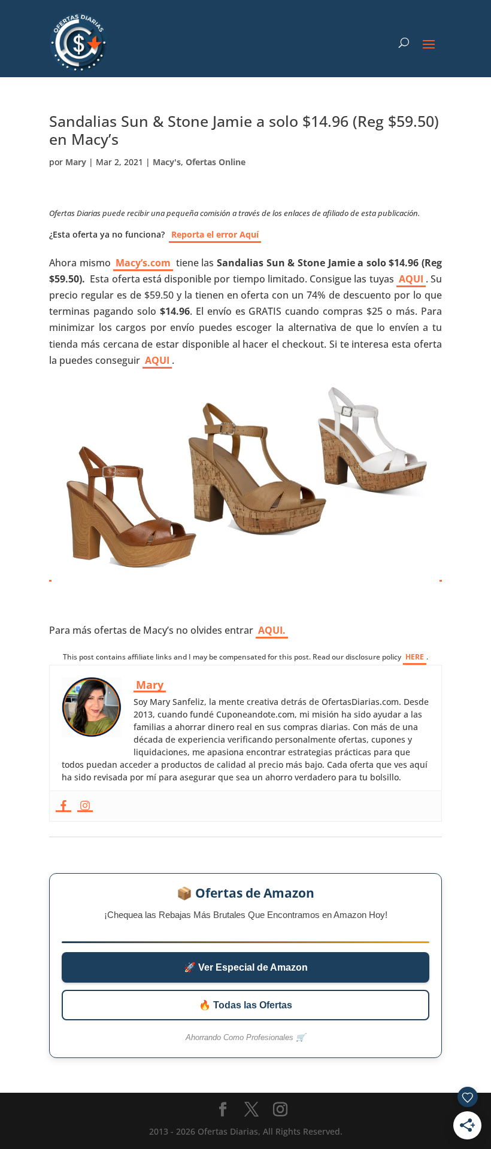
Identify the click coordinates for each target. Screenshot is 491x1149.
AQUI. (272, 630)
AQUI (411, 278)
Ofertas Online (216, 162)
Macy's (167, 162)
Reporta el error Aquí (215, 234)
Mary (75, 162)
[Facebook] (63, 806)
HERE (414, 657)
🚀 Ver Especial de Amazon (246, 967)
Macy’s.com (143, 262)
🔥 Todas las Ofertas (245, 1005)
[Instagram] (85, 806)
